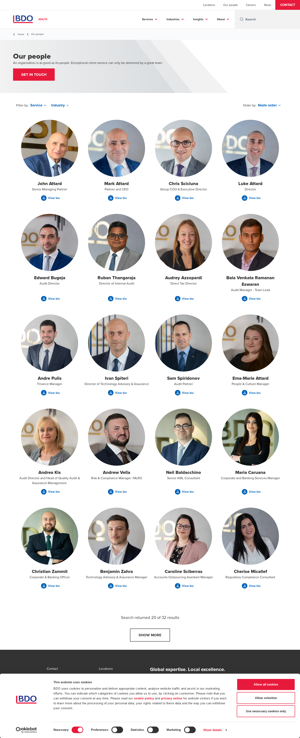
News (267, 5)
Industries (173, 19)
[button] (287, 5)
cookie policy (144, 698)
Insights (198, 19)
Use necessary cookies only (266, 711)
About (221, 19)
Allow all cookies (266, 684)
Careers (251, 5)
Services (147, 19)
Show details (212, 730)
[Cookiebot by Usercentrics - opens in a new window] (26, 730)
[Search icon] (242, 19)
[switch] (117, 730)
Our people (230, 5)
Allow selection (266, 698)
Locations (209, 5)
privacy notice (171, 698)
